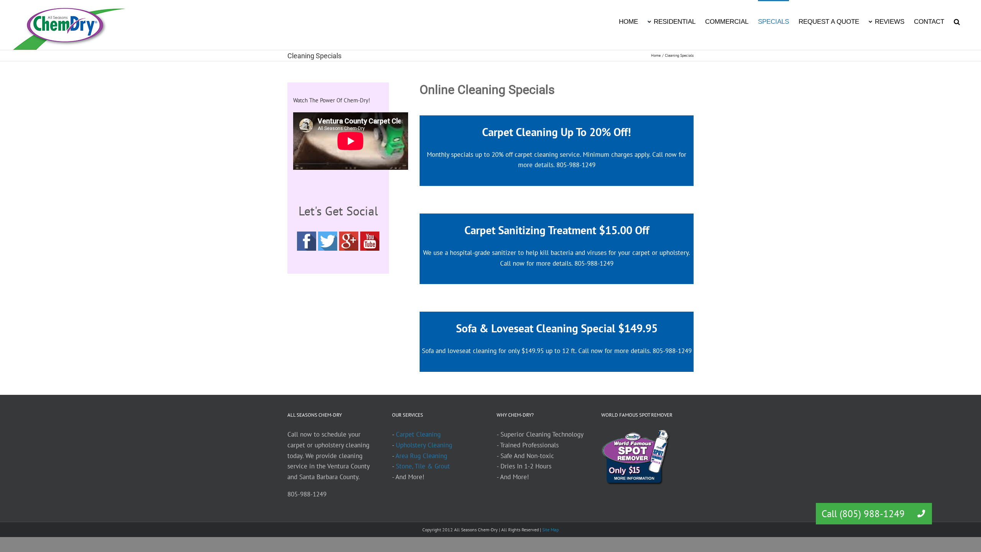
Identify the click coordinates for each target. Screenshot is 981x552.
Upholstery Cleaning (424, 445)
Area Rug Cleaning (421, 456)
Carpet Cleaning (418, 434)
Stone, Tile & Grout (423, 466)
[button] (957, 21)
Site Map (550, 529)
